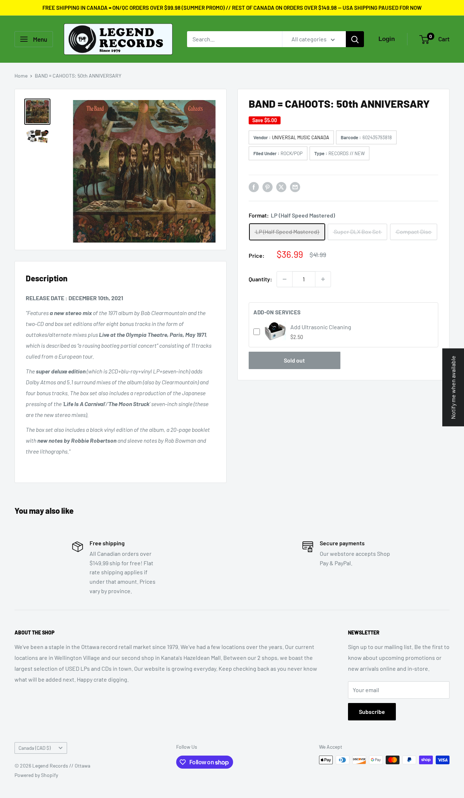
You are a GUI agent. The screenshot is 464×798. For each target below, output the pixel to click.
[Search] (355, 39)
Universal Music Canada (300, 137)
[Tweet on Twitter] (281, 186)
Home (21, 76)
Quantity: (260, 279)
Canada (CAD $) (34, 748)
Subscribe (372, 711)
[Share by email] (295, 186)
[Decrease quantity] (284, 279)
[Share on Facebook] (254, 186)
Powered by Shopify (36, 775)
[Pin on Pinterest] (267, 186)
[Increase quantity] (323, 279)
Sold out (294, 360)
